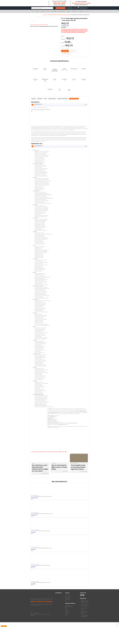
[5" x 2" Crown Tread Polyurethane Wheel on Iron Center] (59, 523)
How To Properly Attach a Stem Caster (84, 609)
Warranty (66, 610)
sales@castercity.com (38, 605)
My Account (67, 594)
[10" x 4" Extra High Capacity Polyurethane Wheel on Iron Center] (59, 505)
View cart (73, 50)
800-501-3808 (59, 3)
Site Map (66, 613)
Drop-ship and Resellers (69, 606)
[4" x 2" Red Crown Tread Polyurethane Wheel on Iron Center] (59, 540)
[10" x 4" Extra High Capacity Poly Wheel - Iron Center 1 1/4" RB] (59, 488)
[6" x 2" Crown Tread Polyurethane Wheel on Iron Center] (59, 574)
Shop (32, 11)
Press (66, 607)
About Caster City (67, 605)
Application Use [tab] (39, 98)
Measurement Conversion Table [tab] (62, 98)
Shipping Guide (67, 599)
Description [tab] (33, 98)
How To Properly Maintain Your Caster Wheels (84, 605)
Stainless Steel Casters (61, 11)
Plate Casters (37, 11)
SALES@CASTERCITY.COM (81, 3)
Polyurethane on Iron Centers (63, 14)
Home (44, 14)
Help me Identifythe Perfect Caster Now (70, 8)
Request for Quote (66, 53)
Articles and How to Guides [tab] (73, 98)
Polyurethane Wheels (54, 14)
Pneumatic (68, 11)
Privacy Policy (67, 611)
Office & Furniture (74, 11)
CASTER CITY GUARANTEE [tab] (52, 98)
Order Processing (68, 598)
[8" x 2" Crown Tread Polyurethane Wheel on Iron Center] (59, 557)
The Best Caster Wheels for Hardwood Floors (84, 616)
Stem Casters (43, 11)
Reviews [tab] (45, 98)
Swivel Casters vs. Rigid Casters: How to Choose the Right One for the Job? (85, 601)
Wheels (48, 11)
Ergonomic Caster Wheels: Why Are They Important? (84, 612)
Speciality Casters (81, 11)
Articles (87, 11)
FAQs (66, 600)
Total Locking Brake (53, 11)
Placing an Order (67, 597)
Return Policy (67, 612)
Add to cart (65, 50)
